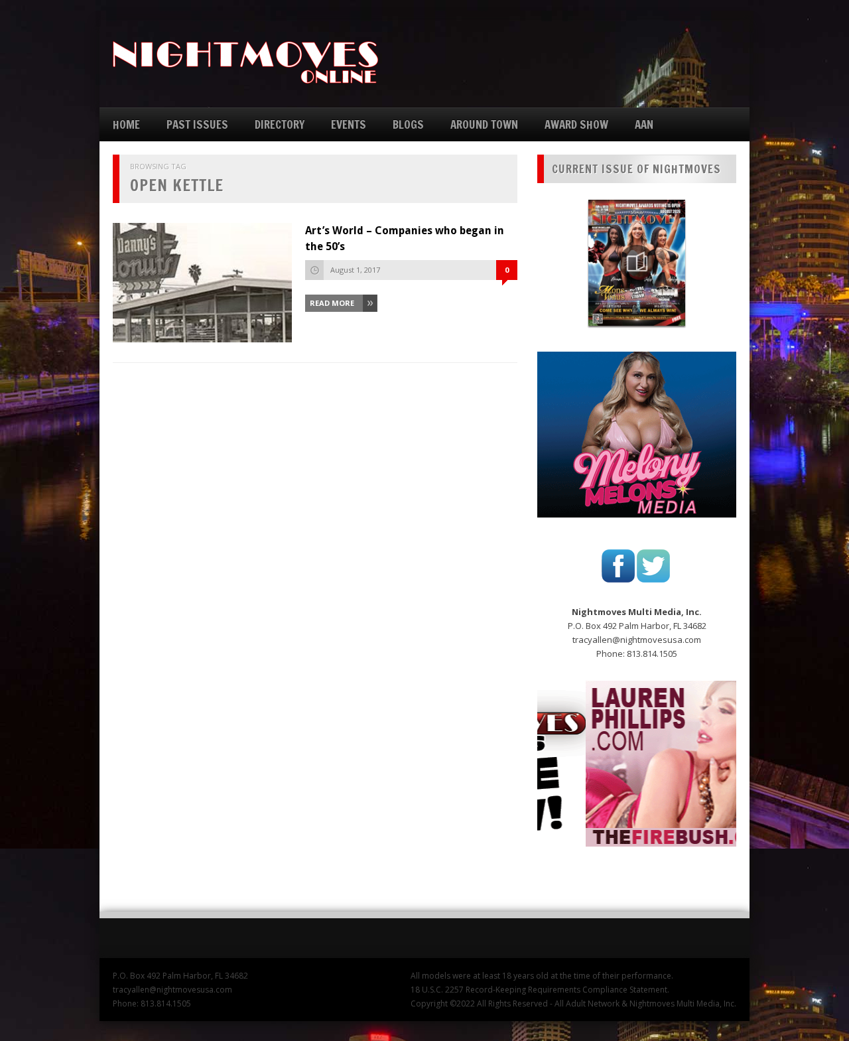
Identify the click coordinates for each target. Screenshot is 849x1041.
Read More (332, 303)
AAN (644, 124)
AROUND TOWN (484, 124)
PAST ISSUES (197, 124)
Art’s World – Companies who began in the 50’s (404, 238)
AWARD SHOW (576, 124)
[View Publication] (636, 262)
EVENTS (348, 124)
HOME (126, 124)
